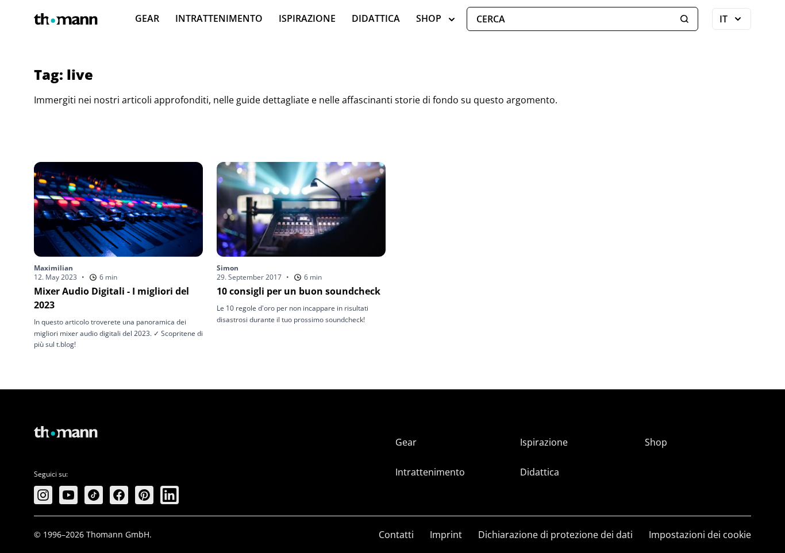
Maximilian (53, 268)
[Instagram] (43, 495)
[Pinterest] (144, 495)
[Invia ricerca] (684, 19)
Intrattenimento (219, 18)
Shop (428, 18)
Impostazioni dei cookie (700, 534)
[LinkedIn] (169, 495)
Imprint (446, 534)
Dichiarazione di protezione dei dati (555, 534)
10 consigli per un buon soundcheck (298, 291)
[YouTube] (68, 495)
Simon (227, 268)
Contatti (396, 534)
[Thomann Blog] (66, 19)
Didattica (376, 18)
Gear (147, 18)
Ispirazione (307, 18)
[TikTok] (93, 495)
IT (735, 21)
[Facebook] (119, 495)
